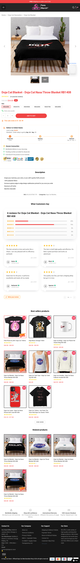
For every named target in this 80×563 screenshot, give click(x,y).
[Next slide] (75, 46)
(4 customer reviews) (16, 96)
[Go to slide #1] (35, 79)
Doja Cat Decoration (15, 15)
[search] (73, 7)
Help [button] (76, 560)
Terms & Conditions (28, 532)
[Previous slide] (5, 46)
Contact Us (45, 538)
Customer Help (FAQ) (48, 541)
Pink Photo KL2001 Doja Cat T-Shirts (15, 340)
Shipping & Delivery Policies (50, 530)
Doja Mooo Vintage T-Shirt (36, 340)
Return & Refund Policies (49, 535)
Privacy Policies (26, 535)
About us (24, 530)
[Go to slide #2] (45, 79)
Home (4, 15)
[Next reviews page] (74, 297)
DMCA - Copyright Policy (29, 538)
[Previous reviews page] (65, 297)
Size (3, 103)
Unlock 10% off (4, 554)
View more (40, 422)
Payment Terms (46, 532)
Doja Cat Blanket (30, 15)
